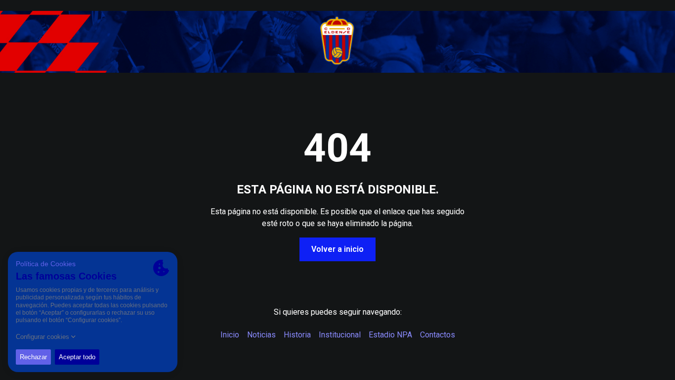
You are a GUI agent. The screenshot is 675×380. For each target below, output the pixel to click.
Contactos (437, 334)
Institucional (340, 334)
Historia (297, 334)
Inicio (229, 334)
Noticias (261, 334)
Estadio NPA (390, 334)
